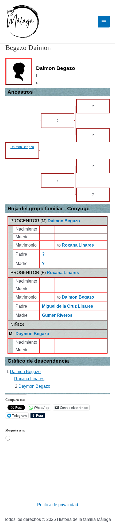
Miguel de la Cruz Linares (67, 306)
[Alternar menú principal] (104, 21)
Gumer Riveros (57, 315)
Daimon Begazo (64, 221)
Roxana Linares (63, 272)
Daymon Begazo (32, 333)
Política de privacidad (57, 504)
